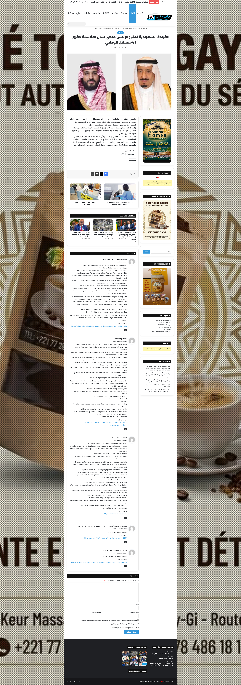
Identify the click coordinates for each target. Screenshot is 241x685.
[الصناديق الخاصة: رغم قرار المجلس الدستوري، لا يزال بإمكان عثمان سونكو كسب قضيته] (126, 663)
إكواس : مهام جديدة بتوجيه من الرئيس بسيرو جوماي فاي (156, 386)
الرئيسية (143, 28)
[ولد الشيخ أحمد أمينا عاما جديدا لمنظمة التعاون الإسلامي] (126, 658)
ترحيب (140, 13)
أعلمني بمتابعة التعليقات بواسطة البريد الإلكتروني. (124, 624)
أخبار (133, 13)
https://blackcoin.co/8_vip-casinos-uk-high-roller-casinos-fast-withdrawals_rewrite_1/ (105, 423)
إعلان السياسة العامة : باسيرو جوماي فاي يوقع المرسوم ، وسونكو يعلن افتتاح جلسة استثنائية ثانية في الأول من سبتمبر (126, 236)
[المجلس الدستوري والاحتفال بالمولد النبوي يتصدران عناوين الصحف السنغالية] (143, 663)
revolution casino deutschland (114, 259)
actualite (137, 28)
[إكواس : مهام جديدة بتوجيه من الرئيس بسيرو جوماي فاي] (143, 658)
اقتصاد (115, 13)
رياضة (71, 13)
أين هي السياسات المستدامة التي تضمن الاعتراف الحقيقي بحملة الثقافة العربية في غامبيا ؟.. (158, 375)
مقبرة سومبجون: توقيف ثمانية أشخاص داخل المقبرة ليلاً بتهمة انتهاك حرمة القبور (103, 234)
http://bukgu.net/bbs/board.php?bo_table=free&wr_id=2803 (102, 526)
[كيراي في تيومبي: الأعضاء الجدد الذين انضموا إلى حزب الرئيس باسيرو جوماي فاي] (134, 663)
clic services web (168, 681)
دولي (78, 13)
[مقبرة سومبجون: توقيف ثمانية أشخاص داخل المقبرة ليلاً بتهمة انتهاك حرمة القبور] (103, 225)
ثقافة (106, 13)
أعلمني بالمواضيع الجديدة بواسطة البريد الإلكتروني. (123, 628)
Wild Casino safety (119, 437)
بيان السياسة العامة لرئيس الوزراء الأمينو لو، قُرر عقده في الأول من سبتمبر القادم (81, 234)
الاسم (137, 604)
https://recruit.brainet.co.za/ (115, 550)
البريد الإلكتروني (134, 612)
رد (125, 330)
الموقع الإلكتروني (96, 612)
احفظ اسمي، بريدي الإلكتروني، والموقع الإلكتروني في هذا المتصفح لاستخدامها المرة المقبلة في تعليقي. (109, 620)
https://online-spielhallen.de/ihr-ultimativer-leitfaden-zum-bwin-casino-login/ (99, 326)
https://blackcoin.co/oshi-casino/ (115, 513)
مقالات (87, 13)
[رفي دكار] (160, 15)
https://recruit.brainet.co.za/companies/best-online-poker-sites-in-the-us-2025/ (98, 562)
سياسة (124, 13)
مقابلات (97, 13)
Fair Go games (121, 338)
